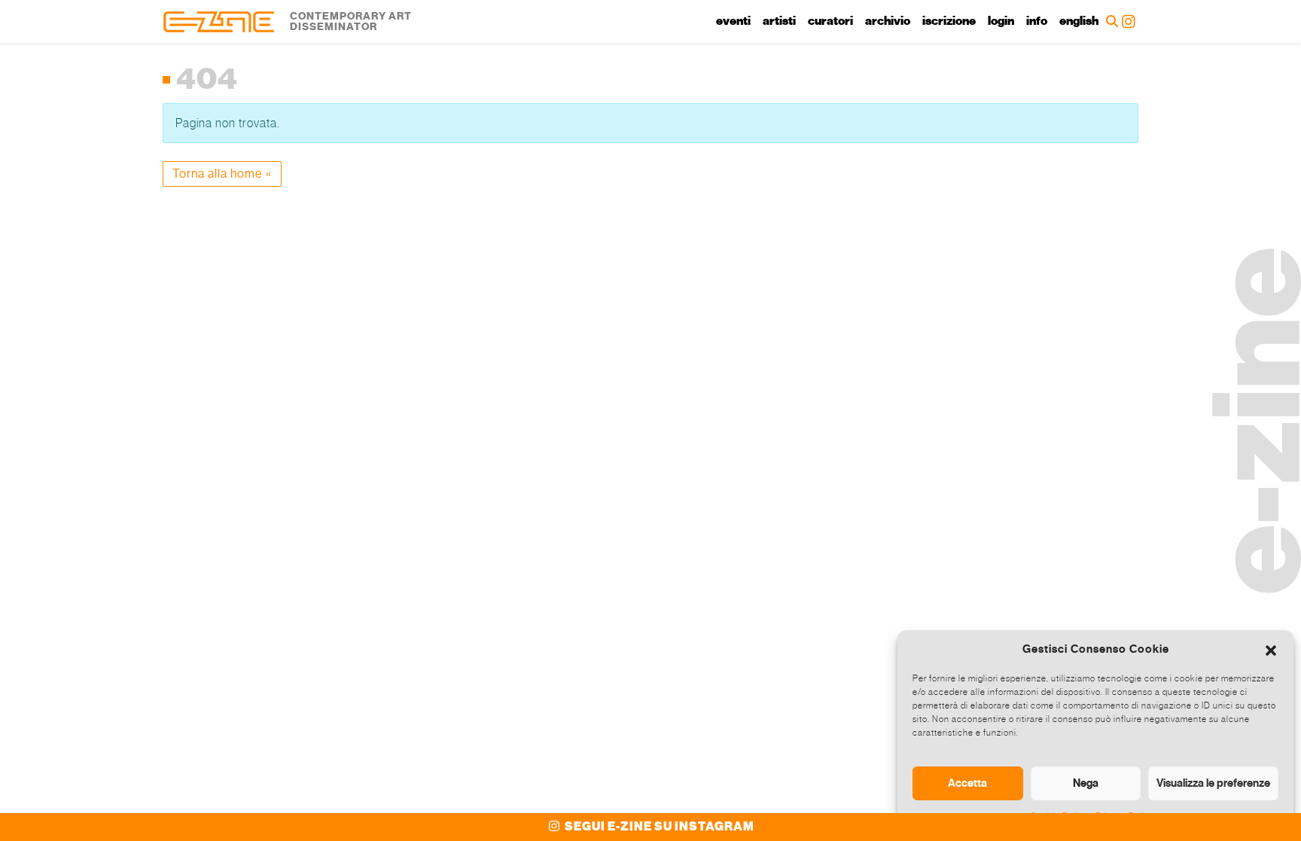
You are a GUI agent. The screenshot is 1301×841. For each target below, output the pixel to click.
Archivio (887, 21)
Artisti (779, 21)
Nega (1085, 783)
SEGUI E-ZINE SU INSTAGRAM (658, 826)
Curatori (830, 21)
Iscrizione (949, 21)
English (1078, 21)
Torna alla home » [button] (222, 173)
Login (1001, 21)
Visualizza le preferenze (1213, 783)
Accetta (967, 783)
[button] (1270, 649)
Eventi (733, 21)
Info (1036, 21)
